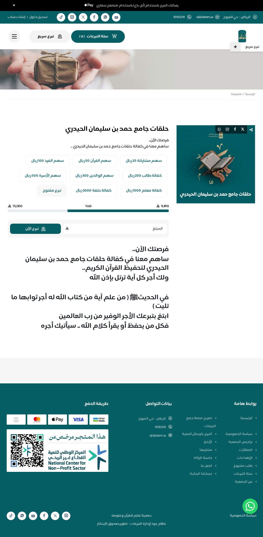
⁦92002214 (160, 427)
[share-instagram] (227, 129)
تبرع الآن (32, 229)
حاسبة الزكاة (203, 458)
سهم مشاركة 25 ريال (144, 161)
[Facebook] (94, 17)
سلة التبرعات (243, 474)
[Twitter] (83, 17)
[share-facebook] (235, 129)
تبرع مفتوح (52, 191)
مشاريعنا (236, 94)
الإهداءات (245, 458)
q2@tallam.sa (204, 17)
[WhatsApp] (105, 17)
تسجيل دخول (38, 17)
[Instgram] (72, 17)
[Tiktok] (61, 17)
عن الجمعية (244, 482)
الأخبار (208, 442)
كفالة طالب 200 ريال (145, 176)
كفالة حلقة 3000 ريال (94, 191)
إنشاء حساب (17, 17)
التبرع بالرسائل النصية (197, 434)
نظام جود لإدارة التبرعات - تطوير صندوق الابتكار (131, 524)
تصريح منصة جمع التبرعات (201, 422)
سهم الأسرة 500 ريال (43, 176)
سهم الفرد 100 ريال (47, 161)
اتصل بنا (207, 466)
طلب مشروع (243, 466)
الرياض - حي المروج (152, 419)
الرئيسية (250, 94)
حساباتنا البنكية (201, 474)
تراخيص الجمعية (241, 442)
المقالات (246, 450)
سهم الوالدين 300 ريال (95, 176)
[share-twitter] (242, 129)
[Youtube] (116, 17)
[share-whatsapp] (219, 129)
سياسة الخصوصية (239, 434)
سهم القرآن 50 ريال (95, 161)
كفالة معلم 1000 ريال (144, 191)
